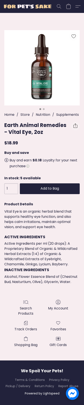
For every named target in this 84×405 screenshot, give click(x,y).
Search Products (25, 311)
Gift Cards (58, 344)
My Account (58, 308)
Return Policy (44, 386)
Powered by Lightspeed (42, 393)
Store (25, 114)
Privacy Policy (59, 380)
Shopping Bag (25, 344)
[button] (28, 6)
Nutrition (43, 114)
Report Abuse (68, 386)
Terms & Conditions (30, 380)
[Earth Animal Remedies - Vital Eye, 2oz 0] (42, 67)
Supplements (67, 114)
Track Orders (25, 329)
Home (9, 114)
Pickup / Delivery (18, 386)
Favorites (58, 329)
